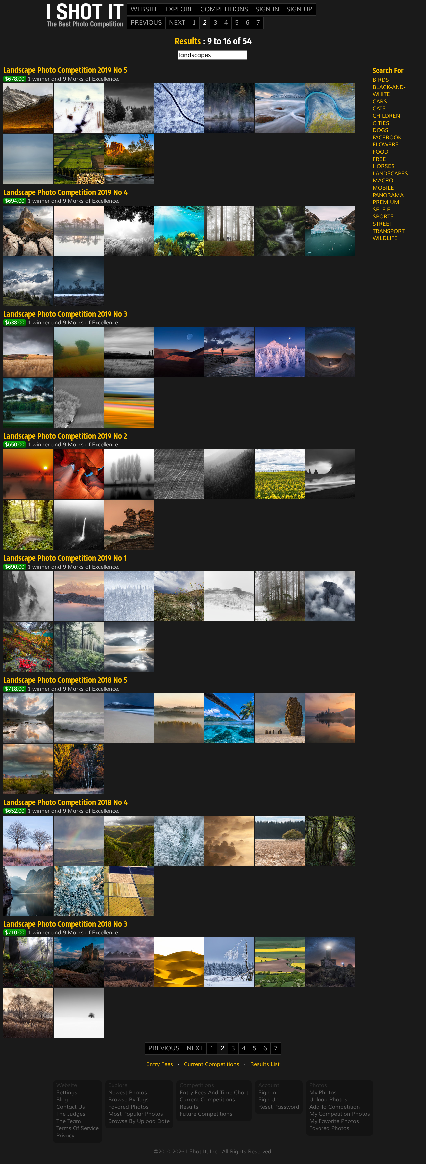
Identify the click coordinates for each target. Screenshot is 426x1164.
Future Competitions (206, 1114)
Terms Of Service (77, 1128)
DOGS (380, 130)
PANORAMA (388, 195)
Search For (388, 71)
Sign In (267, 9)
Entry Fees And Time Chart (214, 1092)
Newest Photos (127, 1092)
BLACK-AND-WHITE (389, 91)
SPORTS (383, 216)
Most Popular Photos (135, 1114)
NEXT (177, 23)
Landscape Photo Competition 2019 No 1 (65, 559)
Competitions (224, 9)
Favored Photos (128, 1107)
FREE (379, 159)
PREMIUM (386, 202)
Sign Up (299, 9)
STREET (382, 224)
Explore (179, 9)
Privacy (65, 1135)
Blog (62, 1099)
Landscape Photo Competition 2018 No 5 (65, 681)
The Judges (70, 1114)
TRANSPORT (389, 231)
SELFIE (381, 209)
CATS (379, 108)
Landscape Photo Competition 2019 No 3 (65, 315)
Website (144, 9)
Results (188, 42)
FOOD (380, 152)
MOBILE (383, 188)
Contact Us (70, 1107)
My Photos (323, 1092)
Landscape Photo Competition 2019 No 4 (65, 193)
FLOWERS (386, 144)
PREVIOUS (146, 23)
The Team (68, 1121)
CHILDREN (386, 116)
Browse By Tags (128, 1099)
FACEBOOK (387, 137)
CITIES (381, 123)
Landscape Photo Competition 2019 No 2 (65, 437)
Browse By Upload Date (139, 1121)
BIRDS (381, 80)
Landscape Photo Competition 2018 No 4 (65, 803)
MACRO (383, 180)
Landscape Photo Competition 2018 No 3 (65, 925)
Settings (66, 1092)
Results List (265, 1064)
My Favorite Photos (334, 1121)
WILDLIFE (385, 238)
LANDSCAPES (390, 173)
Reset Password (278, 1107)
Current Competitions (211, 1064)
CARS (380, 101)
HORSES (384, 166)
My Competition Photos (339, 1114)
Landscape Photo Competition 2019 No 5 (65, 71)
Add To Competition (334, 1107)
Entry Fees (159, 1064)
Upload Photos (328, 1099)
